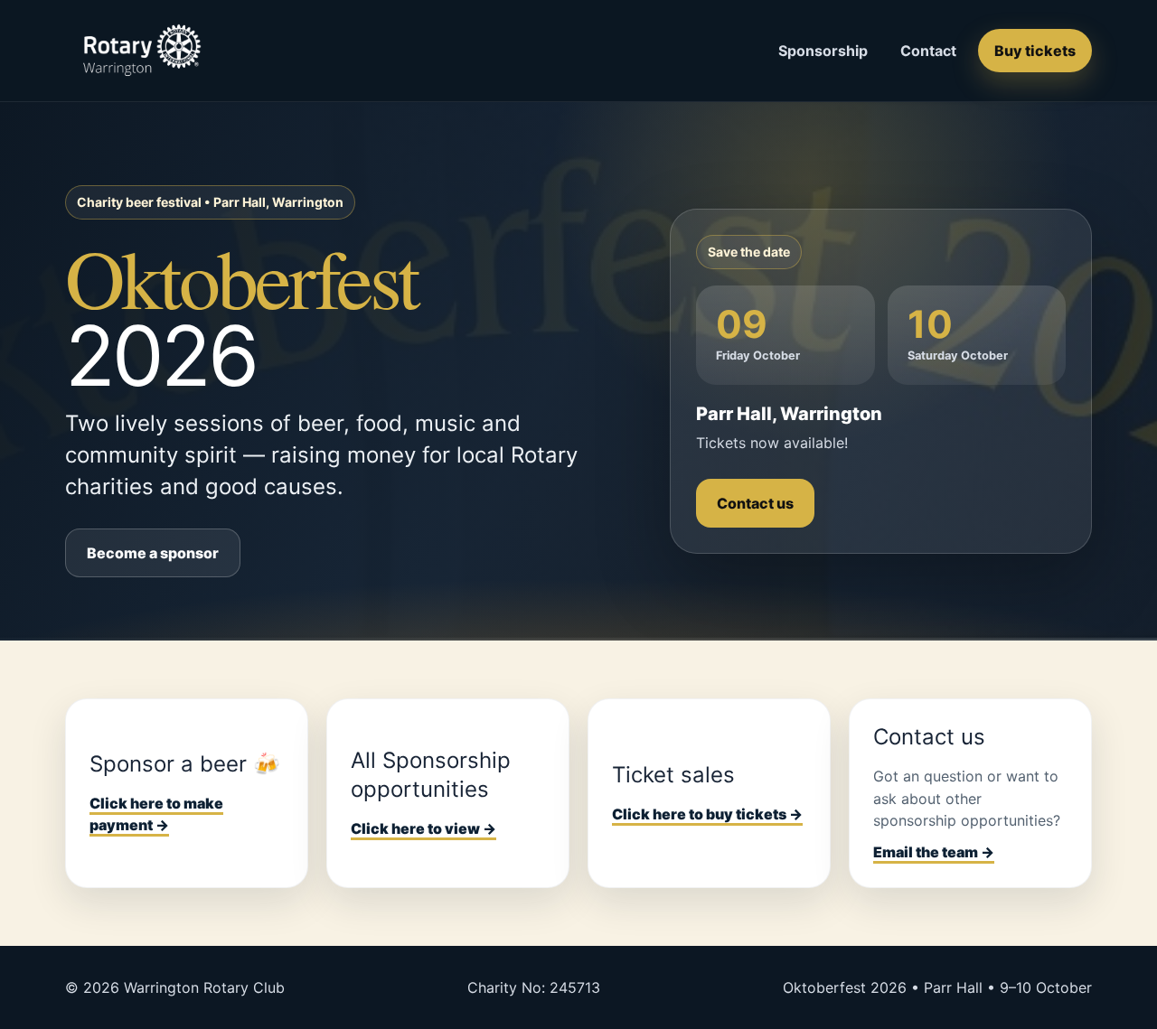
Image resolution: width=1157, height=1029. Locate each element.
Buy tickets (1035, 51)
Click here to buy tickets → (707, 814)
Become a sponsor (153, 553)
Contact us (755, 503)
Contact (928, 51)
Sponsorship (823, 51)
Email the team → (933, 852)
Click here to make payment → (156, 814)
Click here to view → (423, 828)
